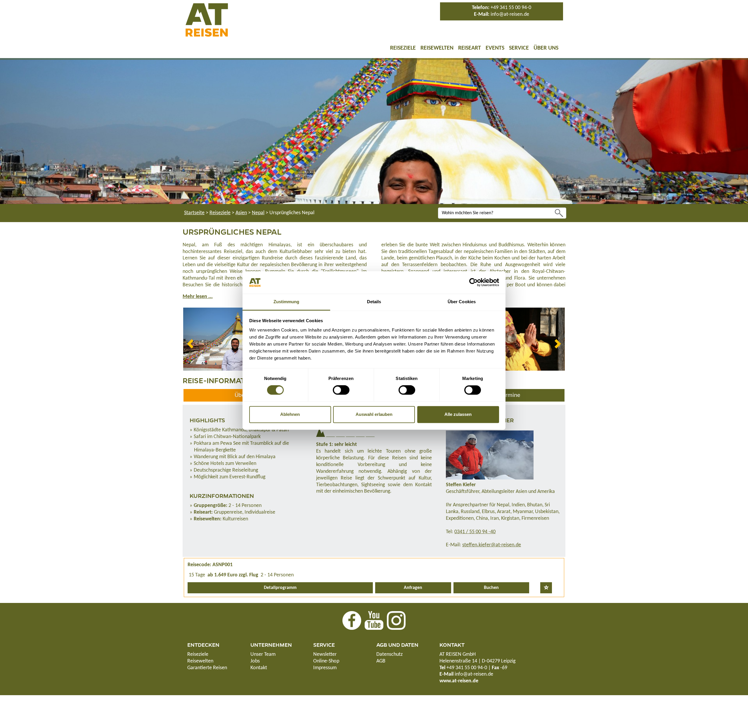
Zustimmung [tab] (286, 301)
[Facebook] (351, 620)
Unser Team (263, 654)
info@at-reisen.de (510, 14)
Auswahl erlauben (374, 414)
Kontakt (258, 667)
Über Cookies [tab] (462, 301)
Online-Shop (326, 661)
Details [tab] (374, 301)
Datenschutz (389, 654)
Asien (241, 212)
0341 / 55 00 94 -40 (475, 531)
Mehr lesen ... (198, 296)
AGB (380, 661)
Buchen (491, 587)
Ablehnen (290, 414)
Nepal (258, 212)
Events (495, 48)
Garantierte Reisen (207, 667)
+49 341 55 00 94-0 (511, 7)
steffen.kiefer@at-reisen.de (491, 545)
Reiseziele (403, 48)
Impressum (325, 667)
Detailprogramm (280, 587)
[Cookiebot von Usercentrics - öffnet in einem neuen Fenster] (473, 282)
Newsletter (325, 654)
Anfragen (413, 587)
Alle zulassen (458, 414)
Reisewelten (436, 48)
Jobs (255, 661)
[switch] (341, 390)
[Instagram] (396, 620)
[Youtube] (374, 620)
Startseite (194, 212)
